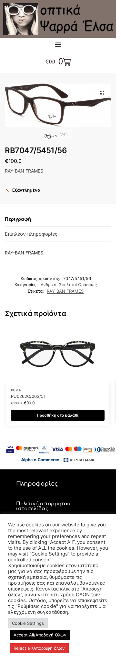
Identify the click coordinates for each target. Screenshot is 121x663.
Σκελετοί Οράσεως (78, 284)
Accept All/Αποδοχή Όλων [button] (40, 634)
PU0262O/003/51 (28, 396)
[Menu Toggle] (58, 44)
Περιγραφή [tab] (18, 219)
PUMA (16, 390)
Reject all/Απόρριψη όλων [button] (39, 648)
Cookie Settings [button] (28, 623)
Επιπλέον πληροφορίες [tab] (31, 234)
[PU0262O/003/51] (57, 354)
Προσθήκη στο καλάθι (57, 415)
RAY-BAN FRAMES (65, 291)
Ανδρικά (48, 284)
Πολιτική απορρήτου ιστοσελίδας (43, 506)
